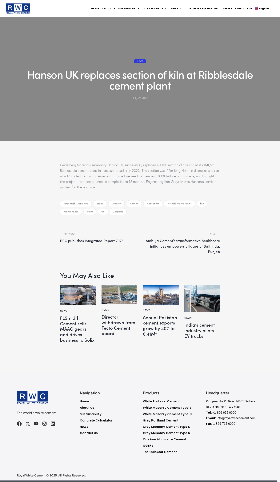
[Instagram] (44, 423)
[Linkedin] (52, 423)
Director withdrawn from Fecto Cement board (118, 325)
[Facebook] (19, 423)
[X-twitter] (27, 423)
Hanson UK (153, 203)
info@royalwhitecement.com (236, 418)
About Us (87, 407)
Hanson (134, 203)
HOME (95, 8)
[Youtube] (36, 423)
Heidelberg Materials (180, 203)
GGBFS (148, 445)
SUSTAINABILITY (129, 8)
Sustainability (90, 414)
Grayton (116, 203)
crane (100, 203)
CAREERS (226, 8)
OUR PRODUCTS (152, 8)
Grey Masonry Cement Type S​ (166, 427)
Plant (90, 211)
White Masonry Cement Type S (167, 407)
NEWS (174, 8)
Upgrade (118, 211)
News (140, 61)
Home (84, 401)
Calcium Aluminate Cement (164, 439)
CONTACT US (243, 8)
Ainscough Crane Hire (76, 203)
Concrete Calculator (96, 420)
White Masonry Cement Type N (167, 414)
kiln (202, 203)
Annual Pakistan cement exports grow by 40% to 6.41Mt (160, 326)
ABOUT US (108, 8)
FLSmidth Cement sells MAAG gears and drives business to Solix (77, 329)
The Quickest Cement (160, 452)
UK (102, 211)
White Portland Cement (161, 401)
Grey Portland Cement (160, 420)
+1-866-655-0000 (224, 412)
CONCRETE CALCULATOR (202, 8)
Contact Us (89, 433)
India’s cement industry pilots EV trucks (199, 330)
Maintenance (71, 211)
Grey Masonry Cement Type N (166, 433)
